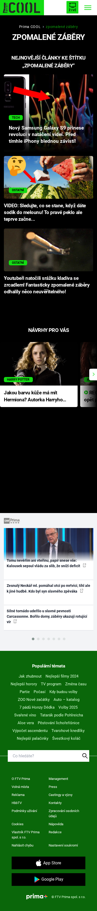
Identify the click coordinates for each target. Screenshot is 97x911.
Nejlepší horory (24, 684)
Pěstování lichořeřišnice (58, 723)
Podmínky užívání (24, 811)
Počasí (40, 691)
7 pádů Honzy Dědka (37, 707)
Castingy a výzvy (60, 795)
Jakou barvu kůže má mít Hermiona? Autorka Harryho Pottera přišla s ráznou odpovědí (33, 396)
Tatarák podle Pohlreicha (61, 715)
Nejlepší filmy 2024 (62, 676)
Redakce (55, 832)
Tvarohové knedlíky (68, 730)
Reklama (18, 795)
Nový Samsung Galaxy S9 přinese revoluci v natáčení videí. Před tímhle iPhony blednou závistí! (46, 134)
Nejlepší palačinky (32, 738)
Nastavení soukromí (63, 845)
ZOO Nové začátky (34, 699)
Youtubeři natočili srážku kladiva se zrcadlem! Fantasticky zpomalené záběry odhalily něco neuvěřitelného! (46, 285)
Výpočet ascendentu (30, 730)
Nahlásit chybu (22, 845)
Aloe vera (26, 723)
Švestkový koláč (66, 738)
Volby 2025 (68, 707)
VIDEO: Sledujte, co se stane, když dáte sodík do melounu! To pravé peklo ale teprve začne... (45, 212)
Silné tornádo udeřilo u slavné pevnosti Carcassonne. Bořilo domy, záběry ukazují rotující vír (47, 616)
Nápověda (56, 824)
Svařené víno (25, 715)
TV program (51, 684)
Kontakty (55, 803)
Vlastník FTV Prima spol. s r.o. (26, 834)
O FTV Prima (21, 779)
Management (58, 779)
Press (53, 787)
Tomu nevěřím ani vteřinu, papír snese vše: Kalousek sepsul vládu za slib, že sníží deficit (44, 563)
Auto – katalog (66, 699)
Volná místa (20, 787)
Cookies (18, 824)
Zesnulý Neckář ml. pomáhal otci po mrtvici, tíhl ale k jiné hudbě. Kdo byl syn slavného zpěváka (48, 588)
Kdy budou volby (63, 691)
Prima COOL (30, 27)
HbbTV (17, 803)
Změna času (75, 684)
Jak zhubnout (30, 676)
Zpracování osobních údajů (64, 813)
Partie (25, 691)
